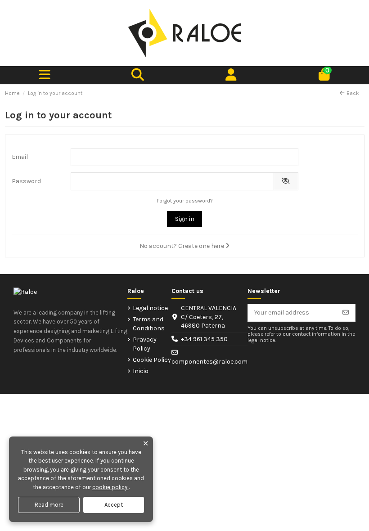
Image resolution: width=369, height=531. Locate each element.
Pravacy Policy (145, 344)
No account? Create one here (182, 246)
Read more (49, 504)
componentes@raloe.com (209, 361)
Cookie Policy (152, 360)
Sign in (184, 219)
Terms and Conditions (149, 323)
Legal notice (150, 308)
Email (20, 157)
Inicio (140, 371)
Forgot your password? (185, 201)
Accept (113, 504)
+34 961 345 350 (204, 339)
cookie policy (110, 487)
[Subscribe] (345, 312)
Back (352, 93)
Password (26, 181)
